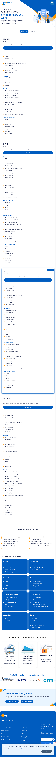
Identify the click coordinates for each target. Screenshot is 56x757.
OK (46, 751)
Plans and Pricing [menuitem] (5, 730)
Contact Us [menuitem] (23, 725)
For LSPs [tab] (33, 31)
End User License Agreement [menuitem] (24, 737)
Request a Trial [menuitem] (24, 730)
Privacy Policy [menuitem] (24, 740)
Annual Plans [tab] (24, 31)
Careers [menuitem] (22, 733)
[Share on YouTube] (12, 720)
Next (55, 680)
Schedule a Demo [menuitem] (25, 727)
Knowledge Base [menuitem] (5, 736)
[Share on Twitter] (6, 720)
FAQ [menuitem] (2, 733)
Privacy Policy (19, 748)
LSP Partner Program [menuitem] (6, 739)
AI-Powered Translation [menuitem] (6, 727)
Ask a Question (28, 701)
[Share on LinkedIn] (3, 720)
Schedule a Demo (13, 701)
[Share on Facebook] (9, 720)
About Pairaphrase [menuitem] (5, 725)
